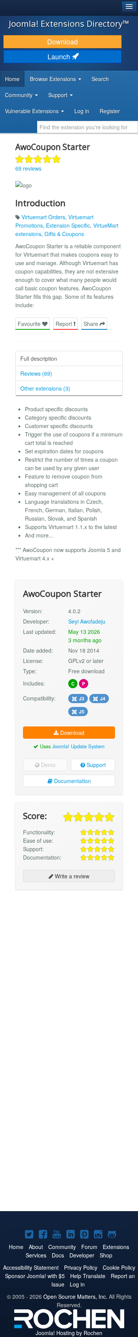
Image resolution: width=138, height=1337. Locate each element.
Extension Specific (68, 225)
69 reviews (28, 168)
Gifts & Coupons (64, 234)
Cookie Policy (119, 1267)
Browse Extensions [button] (53, 79)
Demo (47, 765)
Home (12, 79)
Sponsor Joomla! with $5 (35, 1276)
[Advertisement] (69, 966)
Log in (81, 111)
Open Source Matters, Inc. (75, 1296)
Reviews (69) (36, 373)
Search (100, 79)
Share (92, 323)
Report (65, 323)
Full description (38, 358)
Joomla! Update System (78, 746)
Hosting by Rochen (69, 1333)
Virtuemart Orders (43, 217)
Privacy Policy (80, 1267)
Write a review (71, 876)
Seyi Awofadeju (86, 621)
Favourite (30, 323)
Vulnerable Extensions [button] (32, 111)
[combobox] (87, 127)
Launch (60, 56)
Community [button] (19, 95)
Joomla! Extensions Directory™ (69, 23)
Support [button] (58, 95)
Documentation (72, 781)
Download (62, 41)
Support (95, 765)
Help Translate (87, 1276)
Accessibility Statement (31, 1267)
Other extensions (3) (45, 388)
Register (110, 111)
